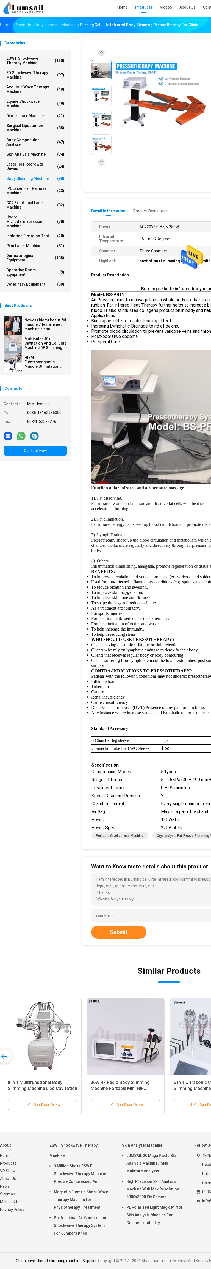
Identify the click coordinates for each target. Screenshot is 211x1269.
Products (8, 1163)
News (5, 1186)
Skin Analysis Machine (35, 154)
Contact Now (35, 450)
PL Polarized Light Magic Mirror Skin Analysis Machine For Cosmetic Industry (154, 1215)
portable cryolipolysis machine (120, 836)
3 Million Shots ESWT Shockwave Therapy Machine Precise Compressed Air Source (80, 1174)
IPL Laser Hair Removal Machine (35, 190)
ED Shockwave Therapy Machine (35, 75)
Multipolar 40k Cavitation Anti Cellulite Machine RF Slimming (45, 343)
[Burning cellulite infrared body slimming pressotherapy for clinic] (160, 95)
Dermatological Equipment (35, 257)
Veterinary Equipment (35, 284)
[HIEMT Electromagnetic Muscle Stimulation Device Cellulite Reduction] (13, 362)
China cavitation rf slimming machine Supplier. (57, 1261)
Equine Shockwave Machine (35, 103)
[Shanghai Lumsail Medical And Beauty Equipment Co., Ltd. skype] (34, 435)
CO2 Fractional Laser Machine (35, 205)
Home (5, 1155)
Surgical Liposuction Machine (35, 127)
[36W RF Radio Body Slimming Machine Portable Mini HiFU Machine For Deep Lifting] (125, 1036)
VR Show (8, 1171)
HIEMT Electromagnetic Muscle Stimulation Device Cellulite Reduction (41, 362)
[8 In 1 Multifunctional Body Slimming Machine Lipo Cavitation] (42, 1036)
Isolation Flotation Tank (35, 236)
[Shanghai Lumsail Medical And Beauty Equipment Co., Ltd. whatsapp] (21, 435)
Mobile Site (10, 1202)
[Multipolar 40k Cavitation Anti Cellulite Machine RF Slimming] (13, 344)
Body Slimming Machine (35, 178)
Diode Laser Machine (35, 115)
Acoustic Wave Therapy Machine (35, 89)
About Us (8, 1178)
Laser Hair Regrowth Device (35, 166)
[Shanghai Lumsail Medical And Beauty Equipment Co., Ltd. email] (8, 435)
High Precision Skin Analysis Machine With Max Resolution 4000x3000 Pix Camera (152, 1189)
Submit (119, 932)
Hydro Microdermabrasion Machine (35, 221)
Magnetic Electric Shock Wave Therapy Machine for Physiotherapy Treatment (81, 1200)
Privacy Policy (12, 1209)
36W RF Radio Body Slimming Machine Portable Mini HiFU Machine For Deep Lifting (120, 1088)
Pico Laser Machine (35, 245)
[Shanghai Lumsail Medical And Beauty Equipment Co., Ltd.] (24, 8)
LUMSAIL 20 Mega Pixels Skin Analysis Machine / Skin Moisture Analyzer (152, 1163)
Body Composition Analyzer (35, 142)
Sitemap (7, 1194)
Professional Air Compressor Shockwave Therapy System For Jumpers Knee (80, 1225)
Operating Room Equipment (35, 272)
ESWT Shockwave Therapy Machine (35, 60)
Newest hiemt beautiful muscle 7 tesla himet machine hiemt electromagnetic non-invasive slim (45, 324)
